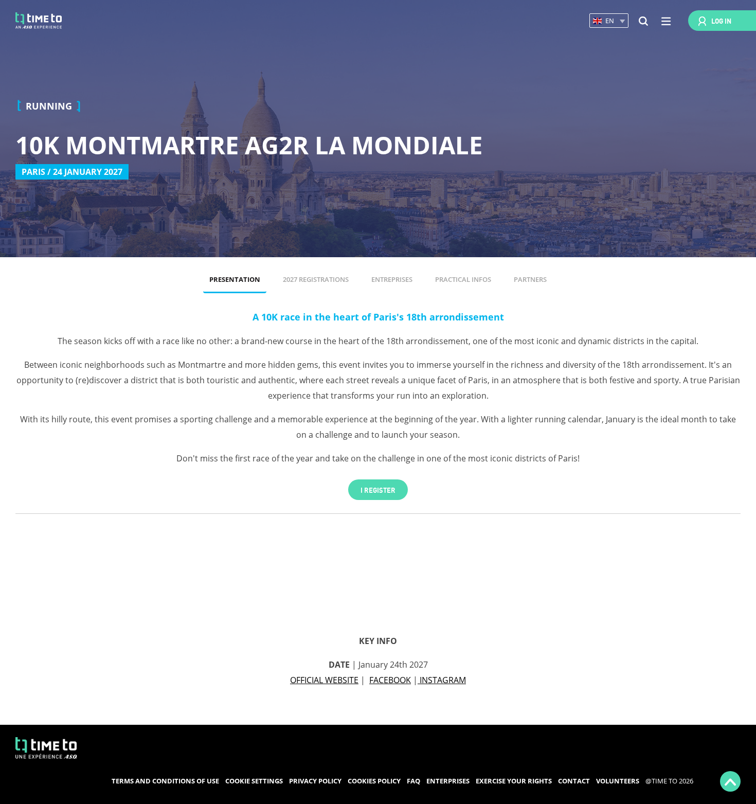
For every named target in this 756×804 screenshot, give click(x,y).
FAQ (413, 780)
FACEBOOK (390, 680)
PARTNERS (530, 279)
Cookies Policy (374, 780)
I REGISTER (378, 489)
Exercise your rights (514, 780)
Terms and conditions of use (165, 780)
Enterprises (448, 780)
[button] (608, 20)
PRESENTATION (234, 279)
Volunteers (617, 780)
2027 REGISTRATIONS (316, 279)
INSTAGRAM (442, 680)
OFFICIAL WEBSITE (324, 680)
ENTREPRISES (391, 279)
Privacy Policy (315, 780)
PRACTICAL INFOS (463, 279)
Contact (574, 780)
